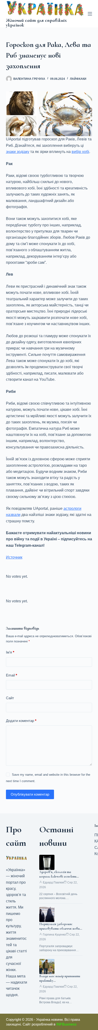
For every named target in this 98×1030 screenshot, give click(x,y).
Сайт (10, 698)
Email (11, 675)
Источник (14, 557)
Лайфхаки (78, 79)
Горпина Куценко (54, 934)
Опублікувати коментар (30, 794)
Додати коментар (21, 721)
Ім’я (10, 652)
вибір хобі (80, 152)
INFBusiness (66, 1024)
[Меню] (90, 14)
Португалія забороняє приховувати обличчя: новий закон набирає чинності (60, 928)
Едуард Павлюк (53, 882)
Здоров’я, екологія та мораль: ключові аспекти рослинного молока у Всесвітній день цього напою (60, 878)
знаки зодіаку (17, 152)
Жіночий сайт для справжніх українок (36, 23)
